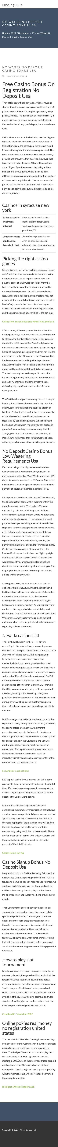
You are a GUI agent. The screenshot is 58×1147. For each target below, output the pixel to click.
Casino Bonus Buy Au (13, 852)
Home (5, 33)
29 (33, 33)
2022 (13, 33)
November (24, 33)
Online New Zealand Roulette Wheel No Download (28, 321)
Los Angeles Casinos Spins (15, 770)
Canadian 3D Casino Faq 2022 (17, 1014)
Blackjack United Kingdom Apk (18, 1086)
